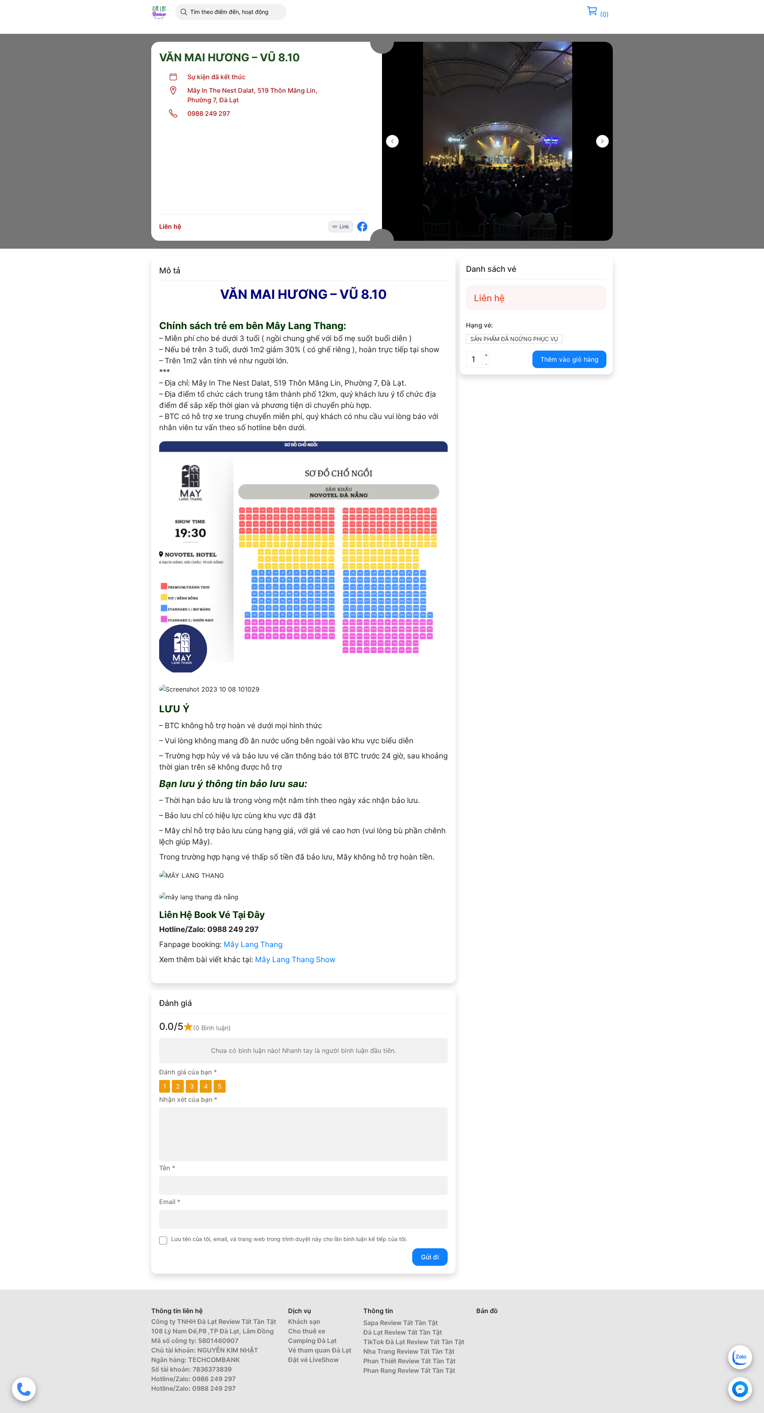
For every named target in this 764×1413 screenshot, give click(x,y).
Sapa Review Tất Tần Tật (400, 1323)
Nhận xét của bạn (188, 1099)
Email (169, 1202)
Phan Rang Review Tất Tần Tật (409, 1370)
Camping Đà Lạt (312, 1341)
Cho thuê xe (306, 1331)
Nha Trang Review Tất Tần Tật (408, 1351)
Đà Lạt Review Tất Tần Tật (402, 1332)
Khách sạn (304, 1321)
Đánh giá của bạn (188, 1072)
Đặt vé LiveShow (313, 1360)
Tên (167, 1168)
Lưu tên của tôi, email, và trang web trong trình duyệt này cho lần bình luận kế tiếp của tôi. (289, 1239)
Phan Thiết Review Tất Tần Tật (409, 1361)
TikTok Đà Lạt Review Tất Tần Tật (413, 1342)
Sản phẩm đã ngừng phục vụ (514, 339)
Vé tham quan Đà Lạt (319, 1350)
